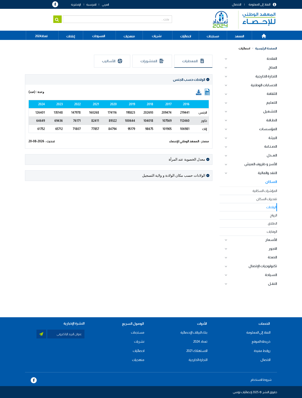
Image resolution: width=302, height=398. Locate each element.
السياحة (271, 275)
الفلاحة (272, 58)
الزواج (273, 215)
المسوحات (98, 36)
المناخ (272, 67)
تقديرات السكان (266, 199)
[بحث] (57, 19)
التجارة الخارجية (266, 76)
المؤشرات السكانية (264, 191)
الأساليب (108, 61)
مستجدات (137, 332)
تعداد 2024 (200, 341)
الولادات (271, 207)
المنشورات (148, 61)
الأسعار (271, 240)
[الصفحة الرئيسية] (242, 20)
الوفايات (272, 231)
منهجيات (138, 360)
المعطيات (190, 61)
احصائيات (244, 48)
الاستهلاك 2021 (196, 351)
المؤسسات (268, 129)
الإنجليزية (76, 4)
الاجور (273, 248)
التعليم (271, 102)
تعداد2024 (41, 36)
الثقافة (272, 94)
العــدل (272, 155)
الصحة (272, 257)
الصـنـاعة (270, 146)
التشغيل (270, 111)
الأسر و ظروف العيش (260, 164)
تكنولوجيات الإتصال (262, 266)
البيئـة (272, 138)
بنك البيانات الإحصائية (193, 332)
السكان (271, 182)
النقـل (272, 283)
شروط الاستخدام (261, 379)
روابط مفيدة (262, 351)
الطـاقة (271, 120)
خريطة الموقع (261, 341)
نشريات (157, 36)
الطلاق (272, 223)
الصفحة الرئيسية (261, 34)
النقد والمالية (267, 173)
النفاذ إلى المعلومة (259, 4)
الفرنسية (91, 4)
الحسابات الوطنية (264, 85)
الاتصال (236, 4)
